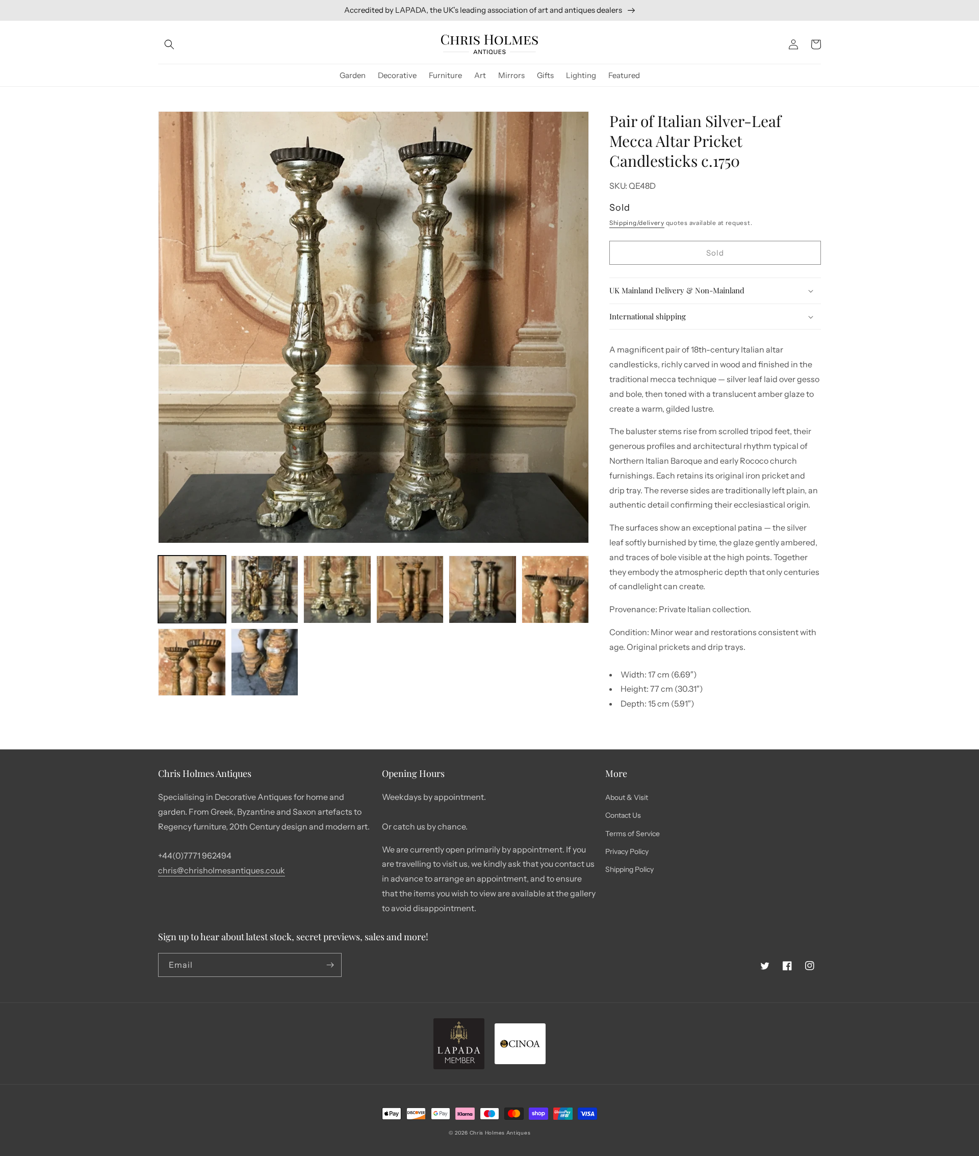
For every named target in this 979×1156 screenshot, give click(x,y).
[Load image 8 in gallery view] (265, 662)
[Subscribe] (330, 965)
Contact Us (623, 815)
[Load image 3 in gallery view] (337, 589)
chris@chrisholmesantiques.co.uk (221, 870)
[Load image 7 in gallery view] (192, 662)
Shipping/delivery (636, 223)
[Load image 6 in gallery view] (555, 589)
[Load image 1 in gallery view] (192, 589)
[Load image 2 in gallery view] (265, 589)
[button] (169, 44)
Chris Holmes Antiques (500, 1132)
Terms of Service (632, 833)
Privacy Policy (627, 851)
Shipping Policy (629, 869)
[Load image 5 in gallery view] (483, 589)
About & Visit (626, 797)
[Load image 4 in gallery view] (410, 589)
